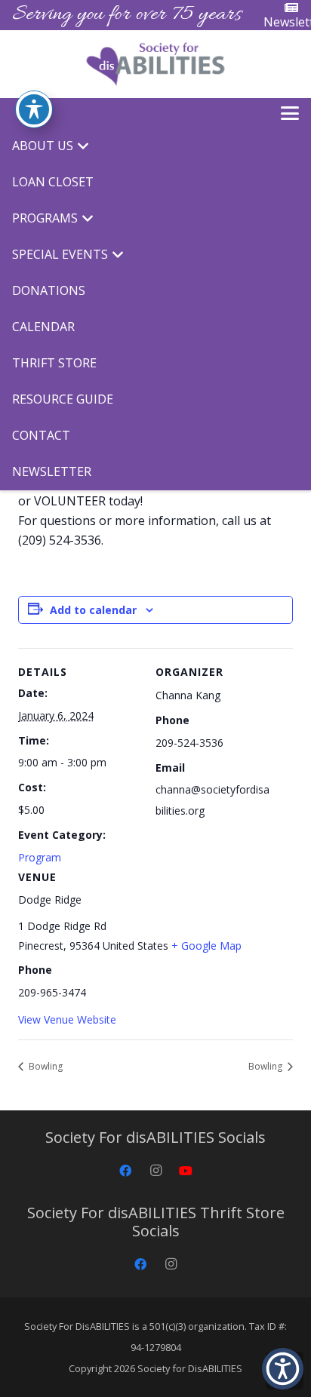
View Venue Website (67, 1019)
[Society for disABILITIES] (155, 64)
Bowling (44, 1066)
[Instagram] (155, 1171)
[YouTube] (186, 1171)
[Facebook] (125, 1171)
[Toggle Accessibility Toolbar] (34, 109)
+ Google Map (206, 945)
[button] (290, 113)
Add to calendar (93, 610)
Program (39, 857)
